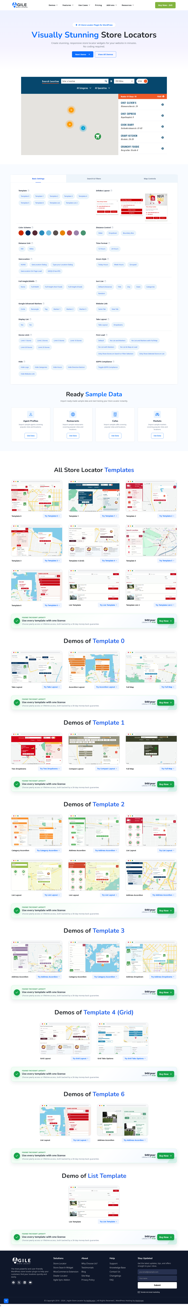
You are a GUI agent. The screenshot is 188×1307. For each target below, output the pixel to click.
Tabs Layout (101, 319)
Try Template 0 (51, 516)
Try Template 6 (51, 605)
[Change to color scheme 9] (83, 232)
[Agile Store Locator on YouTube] (30, 1282)
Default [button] (101, 340)
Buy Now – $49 (165, 5)
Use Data (31, 436)
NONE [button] (23, 264)
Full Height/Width (26, 281)
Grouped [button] (133, 264)
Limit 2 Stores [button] (42, 340)
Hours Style (101, 259)
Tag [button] (46, 309)
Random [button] (101, 293)
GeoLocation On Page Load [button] (31, 271)
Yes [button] (22, 325)
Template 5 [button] (25, 203)
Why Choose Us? (89, 1263)
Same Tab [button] (102, 309)
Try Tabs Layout (51, 687)
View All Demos (105, 54)
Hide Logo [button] (25, 367)
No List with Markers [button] (106, 347)
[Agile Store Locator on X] (19, 1282)
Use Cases (83, 5)
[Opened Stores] (142, 81)
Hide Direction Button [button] (76, 367)
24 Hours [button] (114, 249)
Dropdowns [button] (118, 325)
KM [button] (22, 249)
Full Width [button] (35, 287)
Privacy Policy (88, 1279)
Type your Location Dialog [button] (63, 264)
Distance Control (103, 227)
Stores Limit (24, 335)
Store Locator (60, 1263)
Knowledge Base (118, 1267)
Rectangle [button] (35, 309)
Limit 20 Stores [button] (26, 347)
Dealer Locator (60, 1275)
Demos (52, 5)
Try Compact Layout (106, 768)
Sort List (99, 281)
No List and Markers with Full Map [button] (144, 340)
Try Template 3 (51, 560)
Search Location (50, 81)
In (111, 81)
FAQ (112, 1279)
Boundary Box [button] (128, 233)
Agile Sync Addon (61, 1279)
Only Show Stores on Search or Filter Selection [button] (115, 353)
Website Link (102, 303)
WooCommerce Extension (65, 1271)
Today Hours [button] (103, 264)
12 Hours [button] (101, 249)
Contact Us (115, 1271)
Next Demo (80, 54)
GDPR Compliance (104, 361)
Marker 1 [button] (57, 309)
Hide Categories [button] (41, 367)
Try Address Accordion (105, 850)
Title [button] (119, 287)
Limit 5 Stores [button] (59, 340)
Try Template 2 (165, 516)
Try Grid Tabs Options (134, 1058)
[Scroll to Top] (6, 1301)
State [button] (138, 287)
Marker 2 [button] (70, 309)
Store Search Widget (63, 1267)
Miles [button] (32, 249)
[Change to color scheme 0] (21, 232)
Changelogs (115, 1275)
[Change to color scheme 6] (62, 232)
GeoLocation (24, 259)
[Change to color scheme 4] (48, 232)
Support (114, 1263)
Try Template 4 (108, 560)
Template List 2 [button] (71, 203)
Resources (126, 5)
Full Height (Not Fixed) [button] (53, 287)
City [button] (128, 287)
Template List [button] (55, 203)
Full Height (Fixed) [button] (75, 287)
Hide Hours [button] (57, 367)
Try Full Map (167, 687)
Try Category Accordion (47, 850)
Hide (21, 361)
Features (67, 5)
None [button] (23, 287)
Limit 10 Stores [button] (76, 340)
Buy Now (164, 620)
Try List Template (107, 605)
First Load (100, 335)
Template (23, 190)
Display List (24, 319)
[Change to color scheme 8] (76, 232)
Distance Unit (24, 243)
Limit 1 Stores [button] (26, 340)
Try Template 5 (165, 560)
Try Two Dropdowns (49, 768)
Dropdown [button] (113, 233)
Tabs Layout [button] (103, 325)
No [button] (30, 325)
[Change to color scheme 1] (28, 232)
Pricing (98, 5)
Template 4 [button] (83, 196)
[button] (98, 136)
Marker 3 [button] (82, 309)
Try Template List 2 (164, 605)
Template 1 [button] (39, 196)
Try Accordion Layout (105, 687)
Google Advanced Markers (30, 303)
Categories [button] (150, 287)
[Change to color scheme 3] (41, 232)
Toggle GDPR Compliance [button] (108, 367)
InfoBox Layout (103, 190)
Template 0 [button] (25, 196)
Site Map (85, 1275)
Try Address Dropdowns (161, 977)
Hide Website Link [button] (28, 374)
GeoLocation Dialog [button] (39, 264)
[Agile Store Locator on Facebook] (13, 1282)
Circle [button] (23, 309)
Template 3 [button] (68, 196)
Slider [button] (100, 233)
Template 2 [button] (54, 196)
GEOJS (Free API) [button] (54, 271)
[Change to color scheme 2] (34, 232)
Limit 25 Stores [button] (43, 347)
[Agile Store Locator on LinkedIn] (24, 1282)
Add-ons (110, 5)
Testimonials (87, 1267)
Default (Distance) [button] (105, 287)
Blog (83, 1271)
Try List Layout (165, 850)
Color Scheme (25, 227)
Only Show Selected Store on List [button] (151, 353)
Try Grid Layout (79, 1058)
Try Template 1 (108, 516)
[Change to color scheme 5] (55, 232)
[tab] (38, 179)
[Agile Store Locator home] (20, 5)
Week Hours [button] (119, 264)
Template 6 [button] (39, 203)
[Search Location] (105, 81)
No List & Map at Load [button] (128, 347)
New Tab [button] (115, 309)
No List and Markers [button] (117, 340)
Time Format (101, 243)
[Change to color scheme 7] (69, 232)
